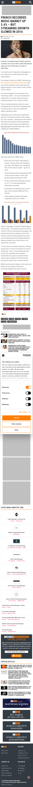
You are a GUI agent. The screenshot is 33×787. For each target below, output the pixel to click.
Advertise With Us (6, 768)
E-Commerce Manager (9, 611)
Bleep (8, 607)
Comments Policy (23, 753)
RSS (20, 773)
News (12, 318)
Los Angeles (10, 547)
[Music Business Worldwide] (16, 2)
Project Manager (7, 629)
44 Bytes (10, 784)
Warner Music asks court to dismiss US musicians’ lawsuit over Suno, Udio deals (19, 336)
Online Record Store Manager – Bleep (13, 605)
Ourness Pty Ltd (16, 587)
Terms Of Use (21, 750)
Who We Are (4, 750)
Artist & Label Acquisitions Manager (13, 623)
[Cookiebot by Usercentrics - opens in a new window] (23, 355)
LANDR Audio (21, 600)
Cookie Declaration (23, 758)
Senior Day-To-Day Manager (16, 585)
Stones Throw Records (13, 619)
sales (4, 321)
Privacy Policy (22, 755)
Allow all (16, 418)
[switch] (28, 393)
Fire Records (19, 521)
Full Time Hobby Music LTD (19, 574)
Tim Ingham (6, 38)
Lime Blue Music (11, 625)
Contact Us (4, 766)
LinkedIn (21, 768)
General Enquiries (6, 773)
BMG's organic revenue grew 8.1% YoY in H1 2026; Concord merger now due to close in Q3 (19, 688)
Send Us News (5, 770)
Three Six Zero (21, 560)
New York (4, 631)
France (18, 318)
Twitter (21, 770)
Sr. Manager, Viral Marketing (16, 545)
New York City (12, 600)
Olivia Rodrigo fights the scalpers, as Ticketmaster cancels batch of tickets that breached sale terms (19, 682)
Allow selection (16, 424)
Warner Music (26, 226)
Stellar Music (16, 534)
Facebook (22, 766)
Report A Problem (6, 775)
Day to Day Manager (16, 559)
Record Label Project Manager (16, 572)
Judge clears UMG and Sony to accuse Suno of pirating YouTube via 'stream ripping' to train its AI (20, 667)
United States (17, 547)
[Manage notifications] (28, 777)
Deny (16, 430)
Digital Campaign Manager (16, 532)
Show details (23, 412)
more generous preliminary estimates (13, 83)
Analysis (5, 318)
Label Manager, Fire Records (16, 519)
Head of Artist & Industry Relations (16, 599)
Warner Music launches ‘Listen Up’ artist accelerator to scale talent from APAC (19, 341)
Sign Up (17, 656)
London (12, 521)
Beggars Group (11, 613)
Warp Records (12, 631)
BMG (24, 547)
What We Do (4, 753)
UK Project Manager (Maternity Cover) (13, 617)
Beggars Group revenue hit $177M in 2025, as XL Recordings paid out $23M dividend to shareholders (19, 694)
